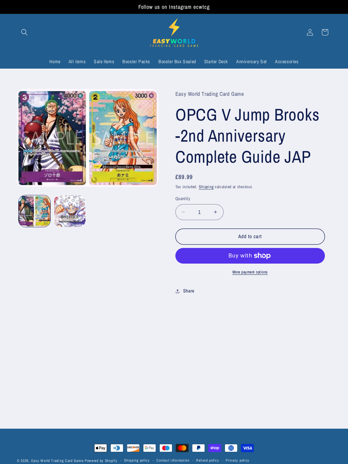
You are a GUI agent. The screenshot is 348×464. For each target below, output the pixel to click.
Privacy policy (237, 460)
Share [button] (188, 291)
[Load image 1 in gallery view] (34, 211)
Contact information (172, 460)
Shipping (206, 187)
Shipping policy (137, 460)
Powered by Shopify (101, 460)
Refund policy (207, 460)
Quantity (182, 198)
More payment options (250, 272)
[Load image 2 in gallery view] (69, 211)
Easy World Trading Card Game (57, 460)
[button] (24, 32)
